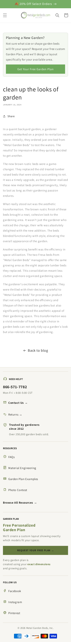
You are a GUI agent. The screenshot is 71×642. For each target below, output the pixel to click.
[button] (5, 15)
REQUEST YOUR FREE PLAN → (35, 550)
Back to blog (38, 350)
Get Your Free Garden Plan (35, 69)
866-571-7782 (15, 386)
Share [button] (11, 116)
